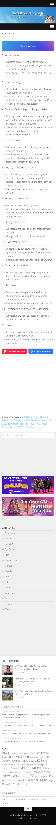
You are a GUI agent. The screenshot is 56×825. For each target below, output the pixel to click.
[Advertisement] (28, 384)
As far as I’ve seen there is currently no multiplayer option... (27, 733)
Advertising (24, 818)
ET (43, 761)
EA (22, 761)
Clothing (8, 543)
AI (3, 753)
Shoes (7, 587)
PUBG (49, 776)
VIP (10, 784)
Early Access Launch (30, 761)
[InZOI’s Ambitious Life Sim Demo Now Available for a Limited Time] (7, 670)
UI (28, 780)
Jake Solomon (27, 772)
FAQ (45, 761)
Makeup (8, 565)
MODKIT (18, 776)
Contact (33, 818)
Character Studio (34, 757)
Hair (6, 554)
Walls (7, 609)
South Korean (17, 780)
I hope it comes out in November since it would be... (24, 741)
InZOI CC (6, 799)
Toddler (8, 604)
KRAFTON (7, 776)
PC (32, 776)
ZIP (14, 783)
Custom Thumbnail (11, 760)
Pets (6, 582)
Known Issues (41, 772)
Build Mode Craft (19, 756)
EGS (39, 760)
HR (37, 765)
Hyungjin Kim (43, 765)
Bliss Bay (40, 753)
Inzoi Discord (18, 772)
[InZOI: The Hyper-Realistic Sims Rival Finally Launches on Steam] (7, 695)
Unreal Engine (38, 780)
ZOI (17, 784)
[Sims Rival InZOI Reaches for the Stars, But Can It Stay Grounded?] (7, 682)
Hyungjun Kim (8, 768)
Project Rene (40, 776)
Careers (8, 538)
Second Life (8, 780)
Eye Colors (9, 549)
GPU (23, 764)
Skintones (9, 593)
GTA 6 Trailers (18, 799)
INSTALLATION (31, 768)
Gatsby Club (16, 764)
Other (7, 576)
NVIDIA (26, 776)
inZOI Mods (15, 815)
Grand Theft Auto (30, 765)
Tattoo (7, 598)
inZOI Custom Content (30, 815)
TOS (24, 780)
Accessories (10, 532)
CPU (48, 756)
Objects (8, 571)
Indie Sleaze (18, 768)
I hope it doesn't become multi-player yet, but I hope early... (27, 725)
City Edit (42, 757)
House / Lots (10, 560)
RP (3, 780)
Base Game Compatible (22, 753)
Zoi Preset (24, 784)
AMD (7, 753)
